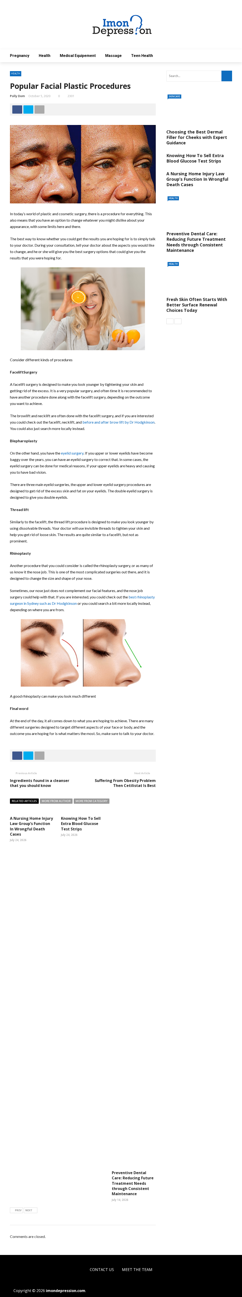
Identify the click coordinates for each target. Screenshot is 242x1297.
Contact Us (102, 1269)
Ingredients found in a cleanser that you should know (39, 783)
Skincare (174, 96)
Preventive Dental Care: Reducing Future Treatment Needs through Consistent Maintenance (133, 1183)
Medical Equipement (78, 55)
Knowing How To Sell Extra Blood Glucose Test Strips (81, 824)
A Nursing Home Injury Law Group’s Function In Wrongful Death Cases (31, 826)
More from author (56, 801)
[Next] (178, 321)
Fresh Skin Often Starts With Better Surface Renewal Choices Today (196, 304)
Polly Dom (17, 96)
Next (28, 1210)
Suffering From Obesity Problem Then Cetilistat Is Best (125, 783)
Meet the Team (137, 1269)
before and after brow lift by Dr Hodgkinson (118, 422)
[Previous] (169, 321)
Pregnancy (19, 55)
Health (44, 55)
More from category (92, 801)
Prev (18, 1210)
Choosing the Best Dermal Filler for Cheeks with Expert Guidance (196, 137)
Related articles (24, 801)
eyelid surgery (72, 453)
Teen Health (142, 55)
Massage (113, 55)
